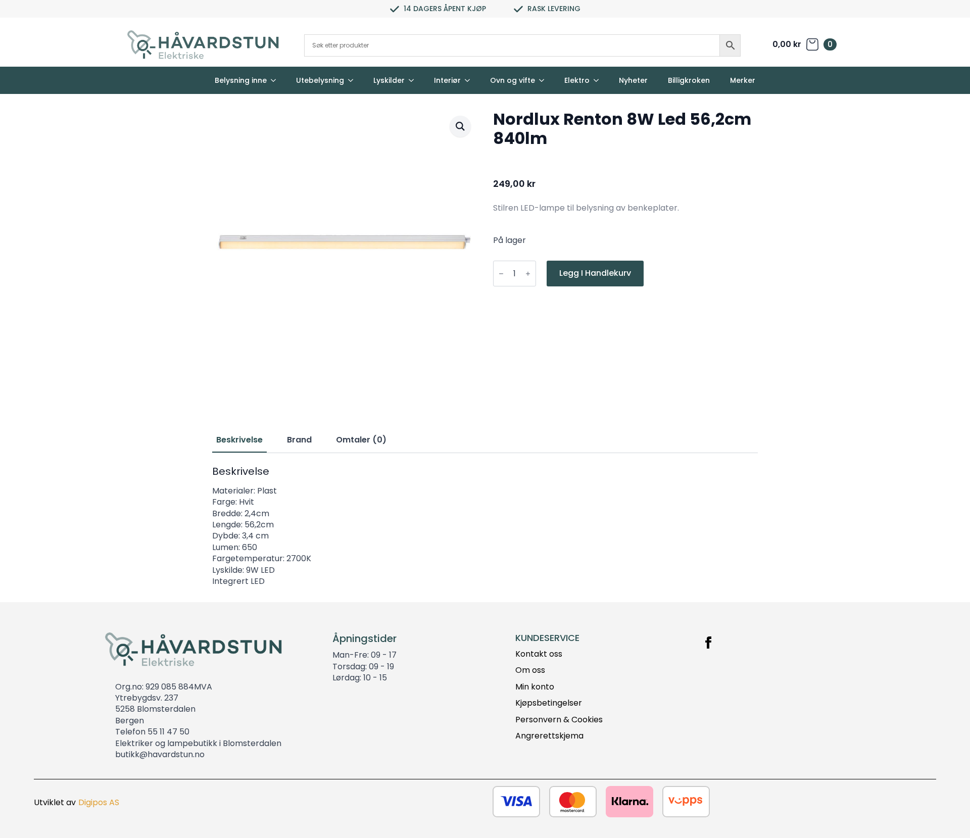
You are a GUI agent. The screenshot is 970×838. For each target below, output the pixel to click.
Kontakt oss (538, 654)
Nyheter (633, 80)
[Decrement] (501, 273)
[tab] (239, 440)
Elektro (577, 80)
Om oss (530, 670)
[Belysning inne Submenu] (276, 80)
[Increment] (528, 273)
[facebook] (708, 642)
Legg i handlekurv (595, 273)
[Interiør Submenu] (470, 80)
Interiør (447, 80)
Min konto (534, 687)
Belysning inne (241, 80)
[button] (460, 126)
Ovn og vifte (512, 80)
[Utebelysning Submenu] (353, 80)
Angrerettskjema (549, 736)
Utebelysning (320, 80)
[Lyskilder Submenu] (414, 80)
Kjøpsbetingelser (548, 703)
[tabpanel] (485, 526)
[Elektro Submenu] (599, 80)
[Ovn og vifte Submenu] (544, 80)
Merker (742, 80)
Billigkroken (689, 80)
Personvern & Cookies (559, 719)
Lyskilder (389, 80)
